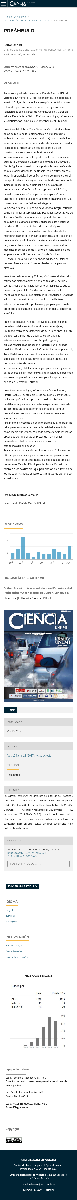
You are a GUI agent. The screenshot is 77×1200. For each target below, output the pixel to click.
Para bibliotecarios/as (17, 957)
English (10, 910)
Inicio (8, 16)
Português (11, 921)
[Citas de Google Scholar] (38, 1051)
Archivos (20, 16)
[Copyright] (14, 1142)
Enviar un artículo (22, 886)
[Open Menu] (3, 3)
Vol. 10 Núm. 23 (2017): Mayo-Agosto (27, 20)
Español (10, 916)
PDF (12, 710)
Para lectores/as (14, 946)
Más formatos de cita (25, 863)
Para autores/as (14, 951)
